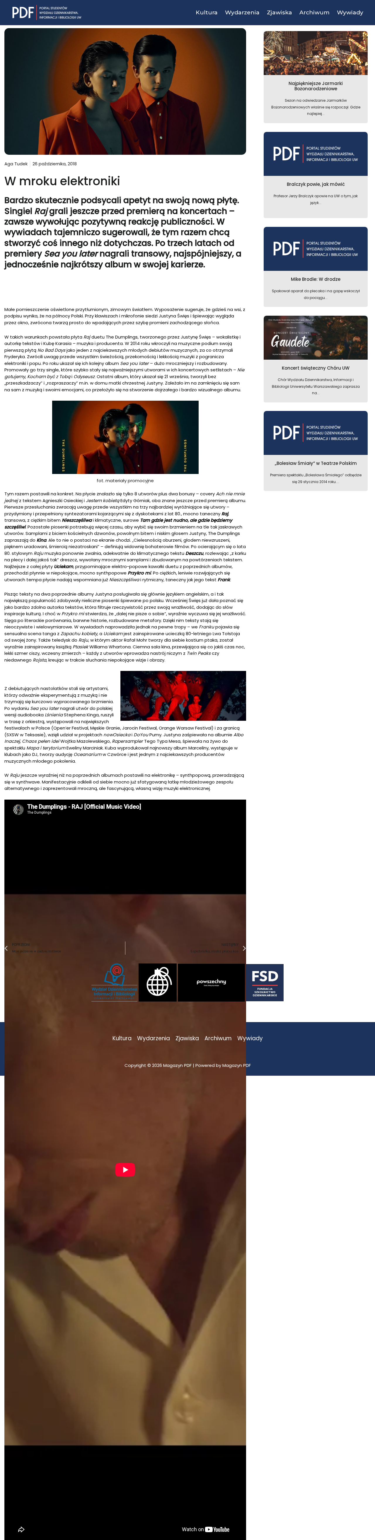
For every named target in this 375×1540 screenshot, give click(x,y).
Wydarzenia (153, 1038)
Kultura (122, 1038)
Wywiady (250, 1038)
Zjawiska (187, 1038)
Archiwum (218, 1038)
